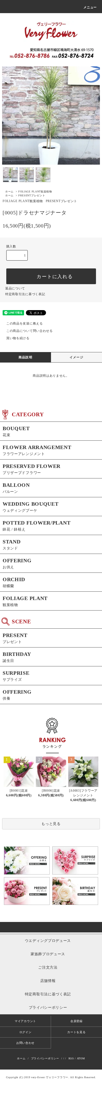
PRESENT (31, 195)
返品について (15, 288)
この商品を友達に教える (24, 323)
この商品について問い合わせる (29, 331)
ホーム (9, 191)
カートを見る (76, 1032)
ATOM (81, 1058)
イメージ (76, 357)
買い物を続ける (18, 338)
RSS (71, 1058)
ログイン (25, 1032)
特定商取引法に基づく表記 (25, 294)
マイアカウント (25, 1021)
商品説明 (25, 357)
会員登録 (76, 1021)
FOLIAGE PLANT (35, 191)
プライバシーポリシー (45, 1058)
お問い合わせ (25, 1042)
